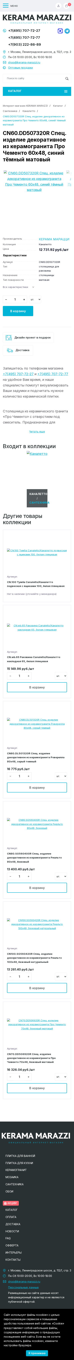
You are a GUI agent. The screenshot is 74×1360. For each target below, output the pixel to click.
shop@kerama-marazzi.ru (24, 62)
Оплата (11, 1217)
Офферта (12, 1245)
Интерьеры (14, 1252)
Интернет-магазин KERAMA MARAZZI (25, 105)
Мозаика (12, 1177)
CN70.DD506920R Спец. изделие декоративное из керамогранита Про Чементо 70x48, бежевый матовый (31, 1058)
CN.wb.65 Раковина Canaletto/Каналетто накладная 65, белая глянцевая (33, 659)
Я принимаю (37, 1353)
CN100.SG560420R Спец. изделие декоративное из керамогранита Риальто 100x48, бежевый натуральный (34, 957)
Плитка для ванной (20, 1155)
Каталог (14, 91)
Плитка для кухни (19, 1163)
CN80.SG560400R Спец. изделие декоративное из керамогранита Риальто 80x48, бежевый (34, 857)
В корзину (18, 311)
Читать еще (37, 431)
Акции (12, 1203)
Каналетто (29, 110)
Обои (9, 1191)
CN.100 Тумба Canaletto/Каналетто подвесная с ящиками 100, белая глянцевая (36, 584)
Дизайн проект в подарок (32, 337)
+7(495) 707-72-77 (24, 37)
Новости (12, 1231)
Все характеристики (15, 286)
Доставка (22, 350)
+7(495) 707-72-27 (24, 31)
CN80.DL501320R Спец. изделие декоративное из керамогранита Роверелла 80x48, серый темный (36, 757)
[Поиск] (67, 78)
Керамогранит (16, 1170)
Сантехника (10, 110)
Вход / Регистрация (59, 6)
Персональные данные (23, 1287)
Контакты (13, 1259)
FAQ (8, 1238)
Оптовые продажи (20, 67)
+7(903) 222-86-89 (24, 44)
